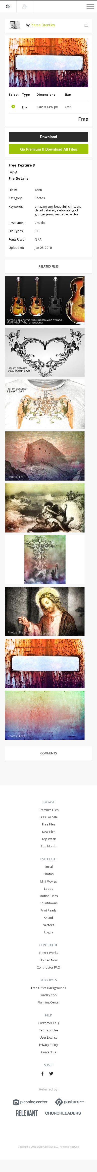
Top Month (48, 846)
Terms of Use (48, 1030)
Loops (48, 889)
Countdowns (48, 903)
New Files (48, 832)
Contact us (48, 1052)
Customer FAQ (48, 1023)
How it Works (48, 953)
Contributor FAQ (48, 967)
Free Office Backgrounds (48, 988)
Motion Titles (49, 896)
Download (48, 136)
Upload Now (48, 960)
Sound (48, 918)
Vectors (48, 925)
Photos (48, 874)
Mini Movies (48, 881)
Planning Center (49, 1002)
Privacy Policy (48, 1045)
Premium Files (48, 810)
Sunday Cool (48, 995)
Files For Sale (49, 817)
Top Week (49, 839)
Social (49, 867)
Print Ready (48, 910)
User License (48, 1037)
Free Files (48, 824)
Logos (48, 932)
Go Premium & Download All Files (48, 149)
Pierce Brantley (43, 24)
